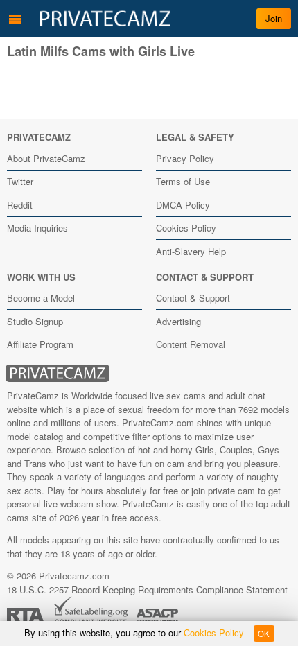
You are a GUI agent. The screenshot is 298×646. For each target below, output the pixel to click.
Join (273, 18)
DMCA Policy (183, 204)
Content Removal (190, 344)
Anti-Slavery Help (191, 251)
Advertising (178, 321)
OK (264, 633)
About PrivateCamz (46, 158)
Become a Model (41, 297)
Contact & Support (193, 297)
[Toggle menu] (15, 18)
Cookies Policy (186, 227)
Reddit (20, 204)
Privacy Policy (185, 158)
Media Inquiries (37, 227)
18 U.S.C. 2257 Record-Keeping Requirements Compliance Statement (147, 589)
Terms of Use (183, 181)
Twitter (20, 181)
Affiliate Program (40, 344)
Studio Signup (35, 321)
